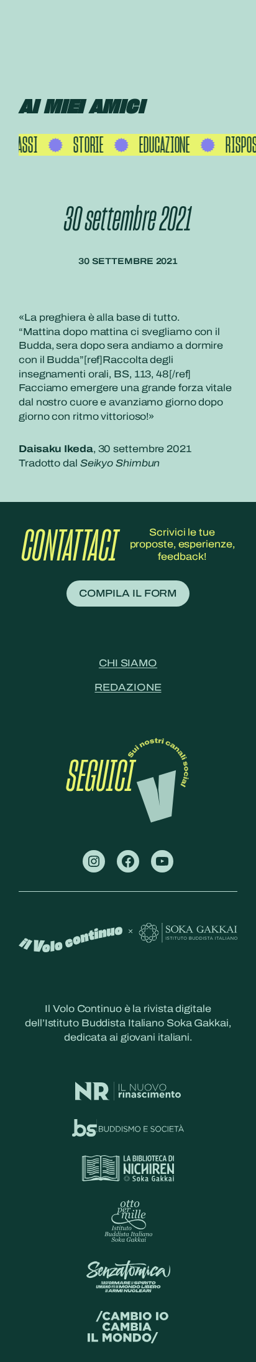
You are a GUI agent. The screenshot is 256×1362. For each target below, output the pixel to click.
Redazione (127, 687)
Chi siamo (128, 663)
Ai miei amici (81, 107)
